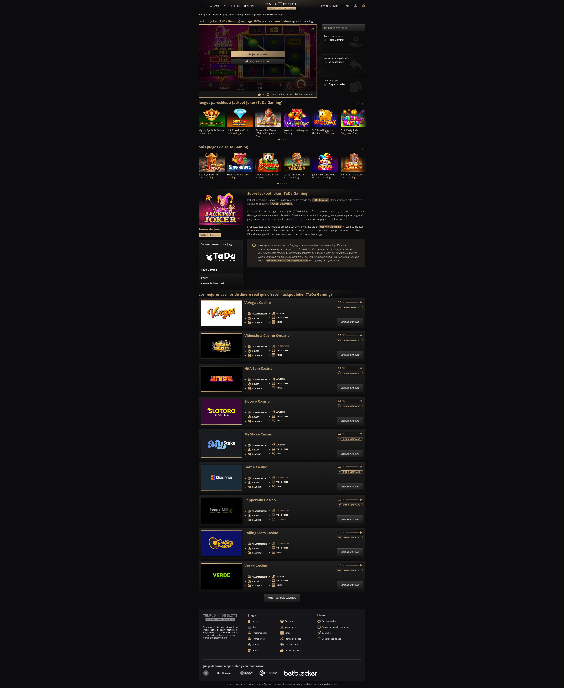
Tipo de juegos (331, 80)
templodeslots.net (328, 684)
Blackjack (250, 6)
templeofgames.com (266, 684)
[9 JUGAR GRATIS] (268, 162)
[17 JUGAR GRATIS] (268, 117)
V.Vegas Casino (257, 302)
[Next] (362, 104)
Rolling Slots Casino (261, 532)
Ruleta (235, 6)
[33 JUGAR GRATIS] (325, 162)
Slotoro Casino (257, 401)
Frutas (274, 203)
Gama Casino (255, 467)
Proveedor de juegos (334, 36)
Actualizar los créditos (282, 94)
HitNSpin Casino (258, 368)
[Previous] (358, 104)
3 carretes (286, 203)
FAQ (347, 6)
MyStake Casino (258, 434)
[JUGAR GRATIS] (212, 117)
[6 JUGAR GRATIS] (212, 162)
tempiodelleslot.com (307, 684)
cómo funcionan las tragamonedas (287, 260)
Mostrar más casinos (282, 597)
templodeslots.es (286, 684)
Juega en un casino (337, 27)
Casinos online (330, 6)
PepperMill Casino (260, 500)
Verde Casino (255, 565)
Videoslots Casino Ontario (267, 335)
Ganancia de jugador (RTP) (337, 58)
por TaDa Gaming (303, 21)
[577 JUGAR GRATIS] (354, 117)
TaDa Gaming (320, 200)
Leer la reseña (306, 94)
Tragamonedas (216, 6)
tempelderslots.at (245, 684)
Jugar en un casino (330, 226)
